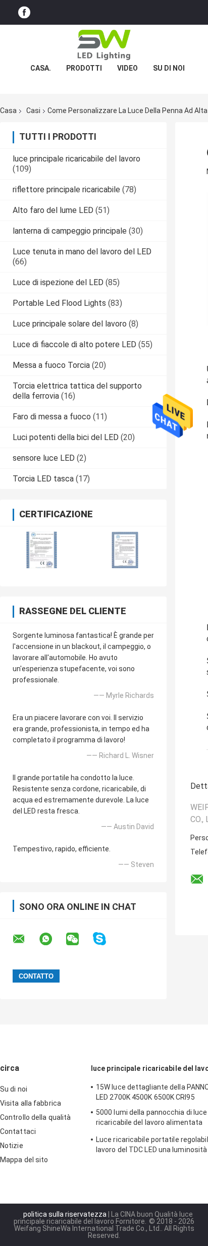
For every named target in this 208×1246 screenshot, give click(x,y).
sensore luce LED (44, 458)
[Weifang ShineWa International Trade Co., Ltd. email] (25, 939)
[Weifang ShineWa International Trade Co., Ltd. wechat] (78, 939)
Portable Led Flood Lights (59, 303)
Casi (33, 110)
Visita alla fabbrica (30, 1103)
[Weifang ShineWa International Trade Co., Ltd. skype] (106, 939)
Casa (8, 110)
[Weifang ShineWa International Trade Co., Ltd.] (104, 45)
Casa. (40, 68)
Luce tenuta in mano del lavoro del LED (82, 251)
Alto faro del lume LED (53, 210)
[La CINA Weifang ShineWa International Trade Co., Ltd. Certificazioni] (41, 549)
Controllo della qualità (35, 1117)
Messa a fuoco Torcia (51, 365)
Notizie (11, 1146)
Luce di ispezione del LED (58, 282)
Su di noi (169, 68)
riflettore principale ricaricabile (66, 189)
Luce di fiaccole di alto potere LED (74, 344)
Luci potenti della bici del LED (66, 437)
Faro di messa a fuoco (52, 416)
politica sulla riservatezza (65, 1214)
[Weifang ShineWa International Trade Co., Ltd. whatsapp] (52, 939)
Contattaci (18, 1131)
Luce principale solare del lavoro (70, 324)
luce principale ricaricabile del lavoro (76, 159)
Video (127, 68)
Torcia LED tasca (43, 478)
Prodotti (84, 68)
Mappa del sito (24, 1160)
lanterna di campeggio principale (70, 231)
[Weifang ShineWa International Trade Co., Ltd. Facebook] (24, 12)
